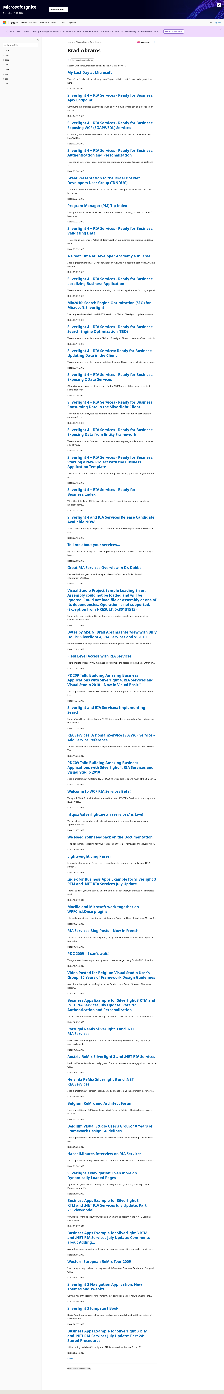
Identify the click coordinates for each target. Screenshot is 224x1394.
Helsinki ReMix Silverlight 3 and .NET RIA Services (100, 1081)
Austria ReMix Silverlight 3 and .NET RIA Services (111, 1056)
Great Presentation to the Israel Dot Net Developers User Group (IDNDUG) (103, 180)
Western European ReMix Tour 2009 (99, 1261)
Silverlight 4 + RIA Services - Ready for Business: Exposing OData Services (110, 377)
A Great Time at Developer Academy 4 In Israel (109, 256)
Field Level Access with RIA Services (99, 656)
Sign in (218, 22)
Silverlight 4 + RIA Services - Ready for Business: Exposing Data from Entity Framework (110, 432)
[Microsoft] (4, 22)
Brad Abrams (96, 42)
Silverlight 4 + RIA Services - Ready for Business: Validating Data (110, 231)
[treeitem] (20, 51)
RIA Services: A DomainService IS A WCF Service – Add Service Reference (111, 737)
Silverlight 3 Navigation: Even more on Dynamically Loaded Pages (102, 1175)
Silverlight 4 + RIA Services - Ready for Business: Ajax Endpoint (110, 97)
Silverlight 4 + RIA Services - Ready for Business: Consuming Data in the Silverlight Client (110, 404)
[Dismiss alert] (219, 5)
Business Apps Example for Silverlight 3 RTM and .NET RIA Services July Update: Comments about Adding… (108, 1237)
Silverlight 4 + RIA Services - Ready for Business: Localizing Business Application (110, 281)
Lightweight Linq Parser (89, 856)
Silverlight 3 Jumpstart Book (92, 1308)
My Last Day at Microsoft (89, 72)
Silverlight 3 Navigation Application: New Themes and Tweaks (104, 1286)
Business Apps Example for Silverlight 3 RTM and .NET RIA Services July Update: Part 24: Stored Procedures (107, 1336)
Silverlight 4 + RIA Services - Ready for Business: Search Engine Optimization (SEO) (110, 329)
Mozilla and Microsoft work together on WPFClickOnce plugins (103, 909)
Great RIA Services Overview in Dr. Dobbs (104, 567)
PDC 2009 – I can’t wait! (88, 953)
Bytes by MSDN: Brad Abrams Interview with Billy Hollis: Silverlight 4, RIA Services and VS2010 (112, 634)
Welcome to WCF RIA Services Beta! (99, 791)
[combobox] (20, 45)
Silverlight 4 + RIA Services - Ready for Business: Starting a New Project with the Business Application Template (110, 462)
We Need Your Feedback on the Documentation (110, 837)
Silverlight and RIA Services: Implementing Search (106, 710)
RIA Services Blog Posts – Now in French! (103, 930)
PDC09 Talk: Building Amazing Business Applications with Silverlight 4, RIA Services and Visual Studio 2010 (110, 767)
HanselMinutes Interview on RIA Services (104, 1153)
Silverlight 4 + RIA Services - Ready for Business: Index (101, 492)
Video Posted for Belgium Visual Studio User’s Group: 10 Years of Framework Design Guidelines (111, 975)
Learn (70, 42)
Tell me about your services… (93, 544)
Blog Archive (81, 42)
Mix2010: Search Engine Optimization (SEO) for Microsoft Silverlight (109, 305)
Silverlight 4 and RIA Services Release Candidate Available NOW (111, 519)
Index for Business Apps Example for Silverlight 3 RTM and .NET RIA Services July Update (111, 881)
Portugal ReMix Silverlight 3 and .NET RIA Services (101, 1031)
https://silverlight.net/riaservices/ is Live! (105, 814)
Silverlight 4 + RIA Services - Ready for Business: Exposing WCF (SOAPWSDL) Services (110, 125)
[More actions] (154, 42)
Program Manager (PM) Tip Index (97, 205)
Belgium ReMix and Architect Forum (100, 1103)
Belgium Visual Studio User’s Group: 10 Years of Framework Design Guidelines (109, 1128)
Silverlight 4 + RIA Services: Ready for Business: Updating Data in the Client (109, 353)
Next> (70, 1358)
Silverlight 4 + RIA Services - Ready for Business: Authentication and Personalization (110, 153)
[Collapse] (38, 40)
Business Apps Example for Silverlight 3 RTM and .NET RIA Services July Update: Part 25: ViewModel (107, 1205)
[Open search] (211, 22)
